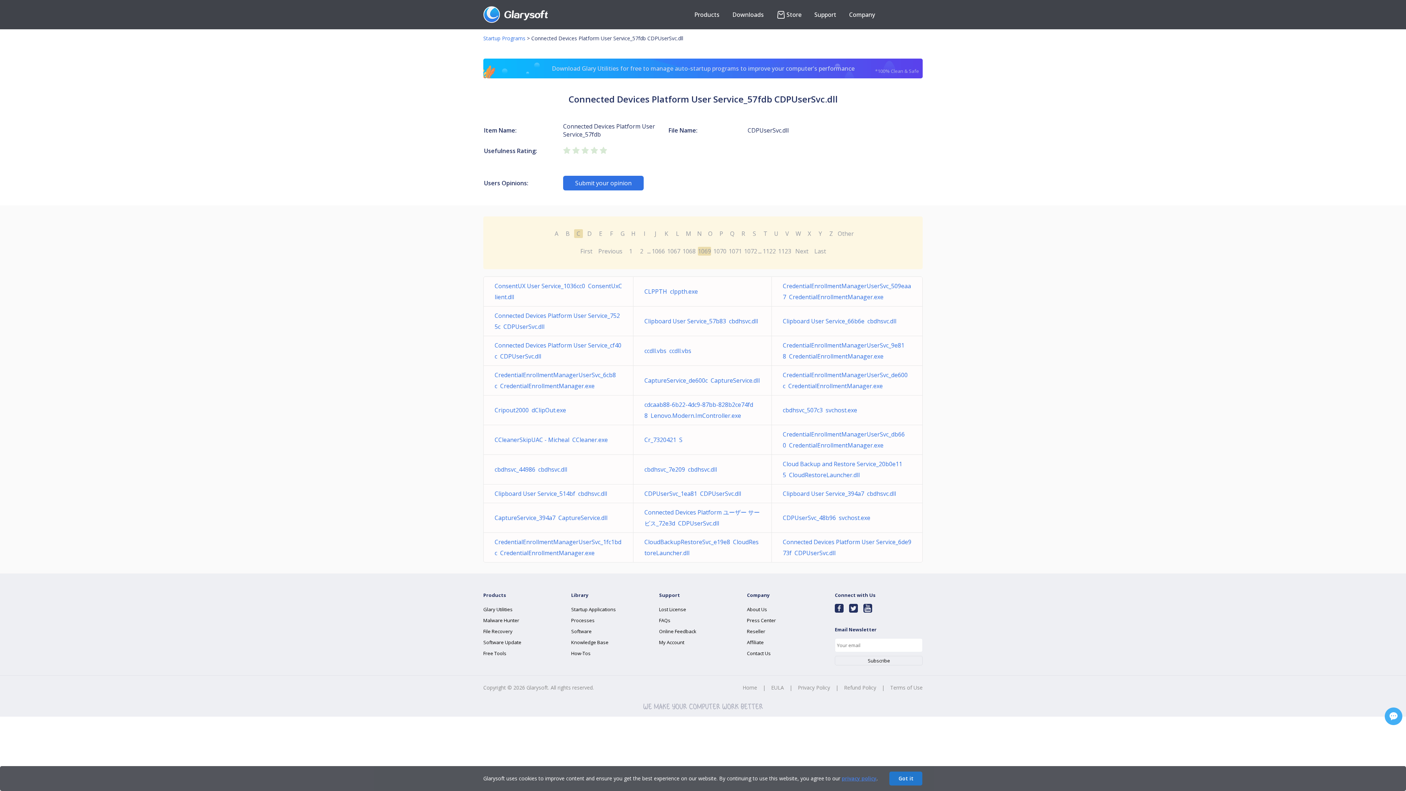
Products (706, 15)
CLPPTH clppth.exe (671, 291)
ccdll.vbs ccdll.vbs (667, 351)
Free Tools (494, 653)
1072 (750, 251)
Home (750, 687)
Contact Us (759, 653)
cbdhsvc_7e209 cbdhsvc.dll (680, 469)
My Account (671, 642)
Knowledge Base (590, 642)
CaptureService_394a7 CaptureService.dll (551, 518)
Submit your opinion (603, 183)
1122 (769, 251)
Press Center (761, 620)
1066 (658, 251)
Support (825, 15)
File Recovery (498, 631)
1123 (784, 251)
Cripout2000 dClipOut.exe (530, 410)
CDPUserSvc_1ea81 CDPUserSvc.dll (692, 494)
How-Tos (581, 653)
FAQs (664, 620)
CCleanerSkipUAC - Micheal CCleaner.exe (551, 440)
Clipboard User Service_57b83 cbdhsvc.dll (701, 321)
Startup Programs (504, 38)
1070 (719, 251)
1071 (735, 251)
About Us (757, 609)
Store (793, 15)
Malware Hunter (501, 620)
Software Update (502, 642)
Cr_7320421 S (663, 440)
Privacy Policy (814, 687)
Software (581, 631)
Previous (610, 251)
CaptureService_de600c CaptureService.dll (702, 380)
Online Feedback (677, 631)
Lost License (672, 609)
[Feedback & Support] (1393, 716)
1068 (689, 251)
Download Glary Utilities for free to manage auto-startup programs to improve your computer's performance (735, 69)
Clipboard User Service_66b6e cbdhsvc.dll (839, 321)
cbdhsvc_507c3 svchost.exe (820, 410)
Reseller (756, 631)
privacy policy (859, 778)
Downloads (748, 15)
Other (846, 234)
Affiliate (755, 642)
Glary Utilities (498, 609)
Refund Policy (860, 687)
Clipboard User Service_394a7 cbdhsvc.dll (839, 494)
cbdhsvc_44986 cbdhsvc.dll (531, 469)
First (586, 251)
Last (820, 251)
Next (801, 251)
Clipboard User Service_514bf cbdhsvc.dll (551, 494)
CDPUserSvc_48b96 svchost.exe (826, 518)
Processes (583, 620)
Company (862, 15)
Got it (906, 778)
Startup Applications (593, 609)
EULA (777, 687)
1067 (673, 251)
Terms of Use (906, 687)
